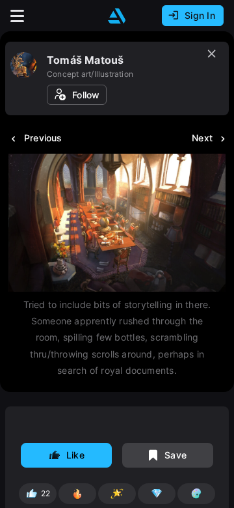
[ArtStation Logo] (117, 16)
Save (175, 454)
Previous (43, 137)
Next (202, 137)
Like (75, 454)
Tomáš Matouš (85, 59)
